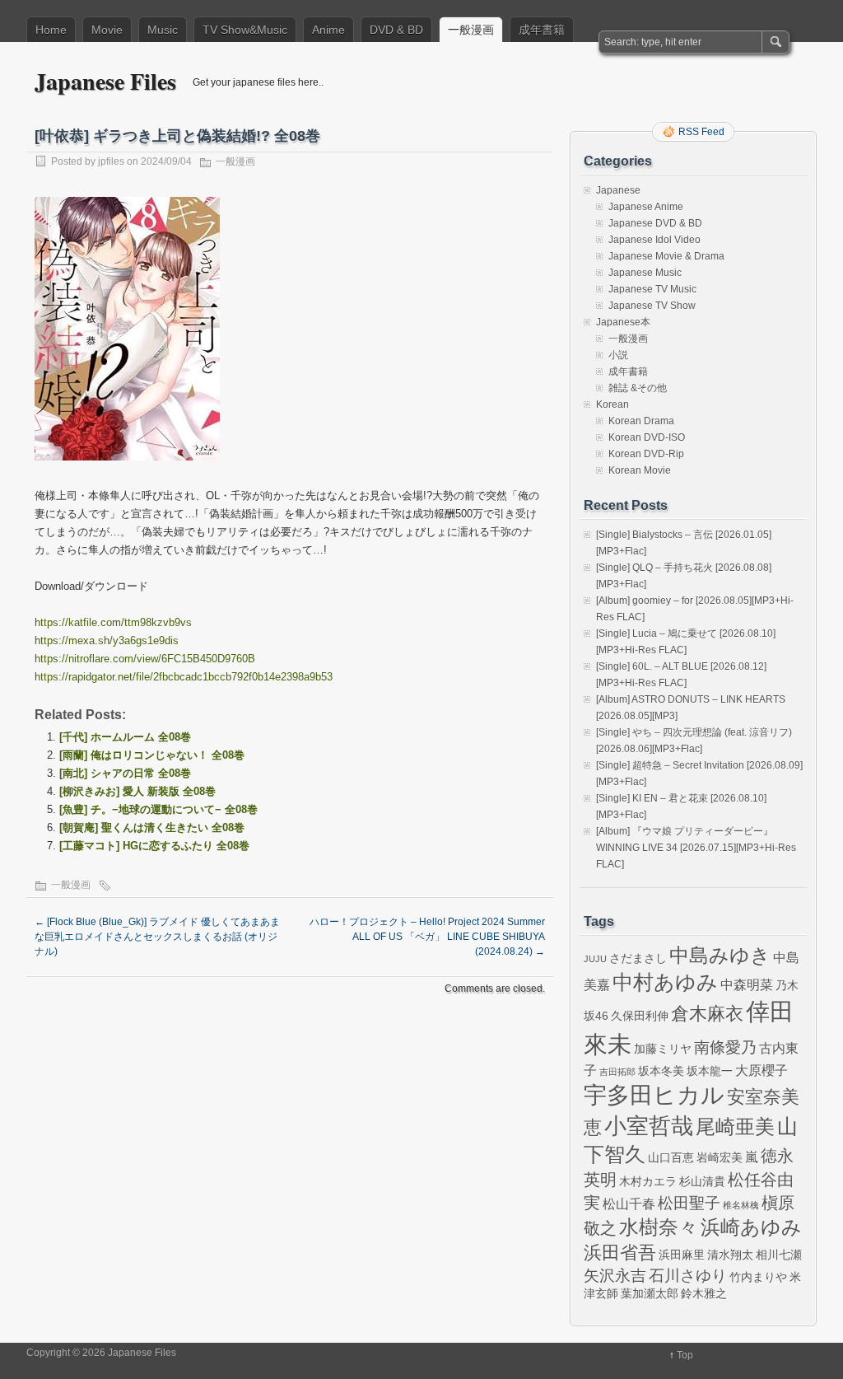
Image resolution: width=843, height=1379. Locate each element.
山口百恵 (671, 1157)
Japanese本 (623, 322)
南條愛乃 (725, 1047)
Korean (612, 404)
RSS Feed (701, 132)
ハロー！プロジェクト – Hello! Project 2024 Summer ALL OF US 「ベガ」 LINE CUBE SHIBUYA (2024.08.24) (427, 936)
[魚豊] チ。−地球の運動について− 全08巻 (158, 809)
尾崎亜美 (735, 1127)
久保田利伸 (639, 1015)
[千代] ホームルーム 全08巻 (125, 737)
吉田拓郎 (617, 1072)
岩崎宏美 (719, 1157)
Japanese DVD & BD (655, 223)
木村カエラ (648, 1181)
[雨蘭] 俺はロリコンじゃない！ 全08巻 (152, 755)
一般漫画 (471, 29)
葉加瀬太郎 (649, 1293)
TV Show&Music (245, 29)
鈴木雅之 (704, 1293)
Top (685, 1355)
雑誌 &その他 (637, 388)
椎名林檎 (741, 1205)
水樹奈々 (658, 1227)
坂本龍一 (710, 1070)
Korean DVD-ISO (646, 437)
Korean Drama (641, 421)
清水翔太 (730, 1254)
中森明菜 (746, 984)
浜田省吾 (620, 1252)
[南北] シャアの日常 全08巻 (125, 773)
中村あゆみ (665, 982)
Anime (328, 29)
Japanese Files (105, 81)
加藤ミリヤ (663, 1048)
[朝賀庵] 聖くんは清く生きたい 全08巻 (152, 827)
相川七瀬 (779, 1254)
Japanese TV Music (652, 289)
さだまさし (638, 958)
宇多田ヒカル (654, 1095)
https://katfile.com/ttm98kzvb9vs (113, 622)
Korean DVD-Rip (646, 454)
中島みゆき (720, 955)
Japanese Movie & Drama (666, 256)
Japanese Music (645, 272)
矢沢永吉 (615, 1275)
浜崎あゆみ (751, 1227)
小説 (618, 355)
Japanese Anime (645, 207)
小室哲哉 (648, 1125)
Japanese (618, 190)
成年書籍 (542, 29)
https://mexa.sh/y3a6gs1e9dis (107, 640)
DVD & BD (396, 29)
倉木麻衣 (707, 1013)
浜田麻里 (682, 1254)
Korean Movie (639, 470)
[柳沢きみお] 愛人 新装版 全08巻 (137, 791)
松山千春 (629, 1203)
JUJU (595, 959)
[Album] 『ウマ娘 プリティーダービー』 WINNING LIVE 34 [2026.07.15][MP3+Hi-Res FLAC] (696, 847)
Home (51, 29)
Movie (107, 29)
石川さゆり (688, 1275)
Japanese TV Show (652, 305)
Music (162, 29)
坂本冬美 (661, 1070)
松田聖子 (689, 1203)
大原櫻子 (761, 1070)
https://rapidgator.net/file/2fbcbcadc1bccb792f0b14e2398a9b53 (184, 677)
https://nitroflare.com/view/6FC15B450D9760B (145, 658)
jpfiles (111, 161)
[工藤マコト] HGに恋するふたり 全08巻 (154, 845)
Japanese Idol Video (654, 239)
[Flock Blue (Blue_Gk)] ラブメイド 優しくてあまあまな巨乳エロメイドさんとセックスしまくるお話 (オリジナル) (157, 936)
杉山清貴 (702, 1181)
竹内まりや (758, 1276)
